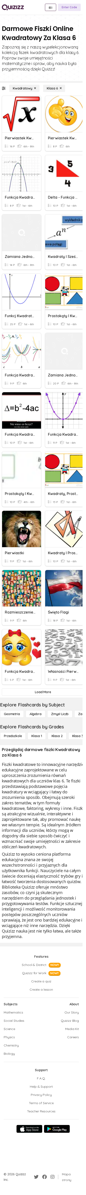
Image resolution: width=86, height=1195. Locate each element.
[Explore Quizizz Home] (13, 7)
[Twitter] (36, 1177)
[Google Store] (57, 1129)
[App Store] (29, 1129)
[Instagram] (52, 1177)
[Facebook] (44, 1177)
